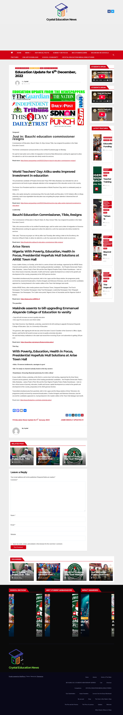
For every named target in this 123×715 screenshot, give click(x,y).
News (27, 53)
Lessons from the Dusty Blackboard (102, 693)
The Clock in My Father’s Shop (103, 699)
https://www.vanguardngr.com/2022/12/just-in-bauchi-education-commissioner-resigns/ (48, 160)
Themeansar (40, 676)
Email (13, 525)
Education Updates (109, 137)
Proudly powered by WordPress (17, 676)
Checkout (108, 682)
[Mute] (108, 80)
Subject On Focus (60, 53)
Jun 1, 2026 (108, 150)
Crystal (26, 81)
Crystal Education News (61, 19)
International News (107, 245)
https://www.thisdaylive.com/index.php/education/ (36, 400)
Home (19, 53)
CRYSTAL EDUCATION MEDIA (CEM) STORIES (78, 57)
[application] (102, 76)
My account (81, 699)
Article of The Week (106, 677)
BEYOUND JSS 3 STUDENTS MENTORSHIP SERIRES (81, 682)
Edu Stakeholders (79, 53)
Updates (100, 704)
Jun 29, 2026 (18, 577)
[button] (113, 55)
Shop (89, 699)
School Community (50, 57)
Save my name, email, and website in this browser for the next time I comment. (37, 544)
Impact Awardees (34, 68)
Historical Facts (42, 53)
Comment (14, 480)
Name (13, 515)
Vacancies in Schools (100, 53)
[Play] (94, 80)
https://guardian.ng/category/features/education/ (37, 342)
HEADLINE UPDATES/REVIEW (22, 68)
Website (13, 534)
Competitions (78, 688)
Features (14, 57)
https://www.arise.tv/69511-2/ (30, 299)
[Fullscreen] (110, 80)
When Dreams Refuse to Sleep (103, 710)
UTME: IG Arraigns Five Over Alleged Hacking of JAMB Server (73, 460)
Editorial (106, 272)
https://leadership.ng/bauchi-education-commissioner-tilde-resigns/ (42, 242)
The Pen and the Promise (71, 704)
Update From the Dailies (51, 68)
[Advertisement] (61, 37)
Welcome (109, 704)
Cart (101, 682)
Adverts (95, 677)
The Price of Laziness (88, 704)
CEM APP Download (30, 57)
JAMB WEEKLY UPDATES (71, 420)
